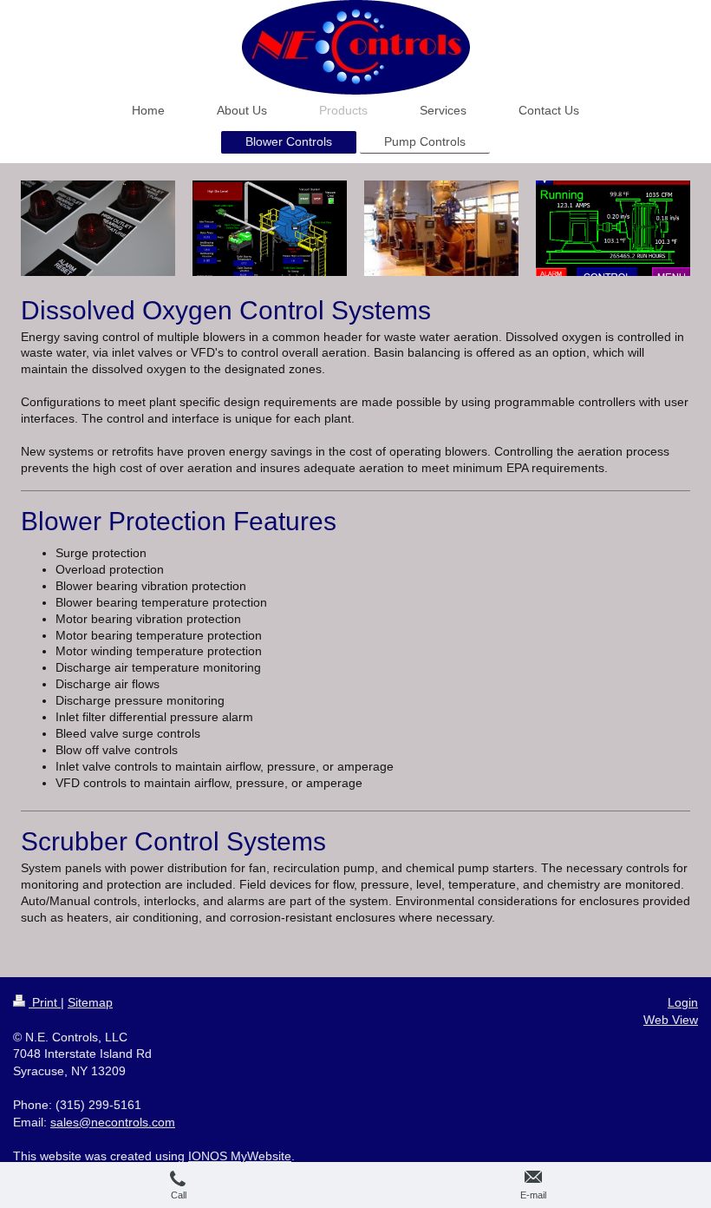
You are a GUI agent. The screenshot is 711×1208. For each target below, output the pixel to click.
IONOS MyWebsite (239, 1156)
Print (45, 1002)
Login (683, 1002)
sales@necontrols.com (112, 1122)
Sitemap (90, 1002)
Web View (670, 1020)
